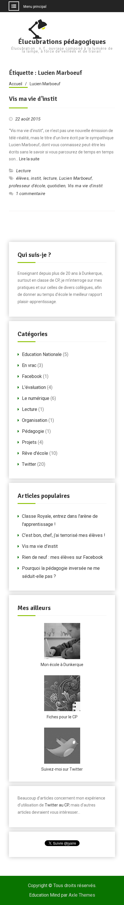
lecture (50, 178)
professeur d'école (27, 185)
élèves (22, 178)
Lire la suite (29, 159)
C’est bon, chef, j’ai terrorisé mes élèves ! (63, 535)
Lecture (23, 170)
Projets (29, 442)
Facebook (32, 376)
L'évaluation (34, 387)
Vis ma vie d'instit (85, 185)
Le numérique (35, 398)
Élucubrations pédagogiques (62, 41)
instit (36, 178)
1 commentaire (31, 193)
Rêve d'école (35, 453)
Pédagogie (33, 431)
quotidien (56, 185)
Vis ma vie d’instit (33, 99)
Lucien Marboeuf (75, 178)
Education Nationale (42, 354)
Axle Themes (82, 895)
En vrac (29, 365)
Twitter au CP (57, 805)
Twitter (29, 464)
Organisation (34, 420)
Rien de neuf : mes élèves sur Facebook (62, 557)
